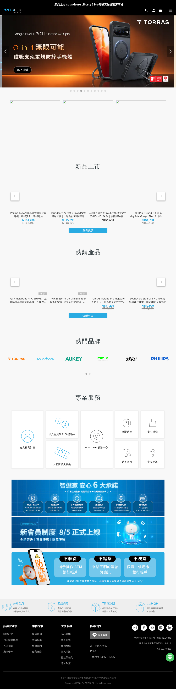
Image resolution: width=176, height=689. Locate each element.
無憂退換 (66, 639)
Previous (5, 51)
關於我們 (8, 634)
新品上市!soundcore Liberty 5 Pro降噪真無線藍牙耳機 (88, 4)
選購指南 (37, 639)
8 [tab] (95, 91)
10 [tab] (101, 91)
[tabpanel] (88, 51)
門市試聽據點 (10, 639)
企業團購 (37, 651)
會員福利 (37, 645)
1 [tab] (71, 91)
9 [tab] (98, 91)
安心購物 (66, 634)
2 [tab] (74, 91)
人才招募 (8, 645)
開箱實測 (37, 634)
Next (170, 51)
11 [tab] (105, 91)
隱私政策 (66, 663)
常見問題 (66, 651)
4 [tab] (81, 91)
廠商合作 (8, 651)
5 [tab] (84, 91)
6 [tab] (88, 91)
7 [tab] (91, 91)
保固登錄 (66, 645)
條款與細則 (67, 657)
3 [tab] (77, 91)
